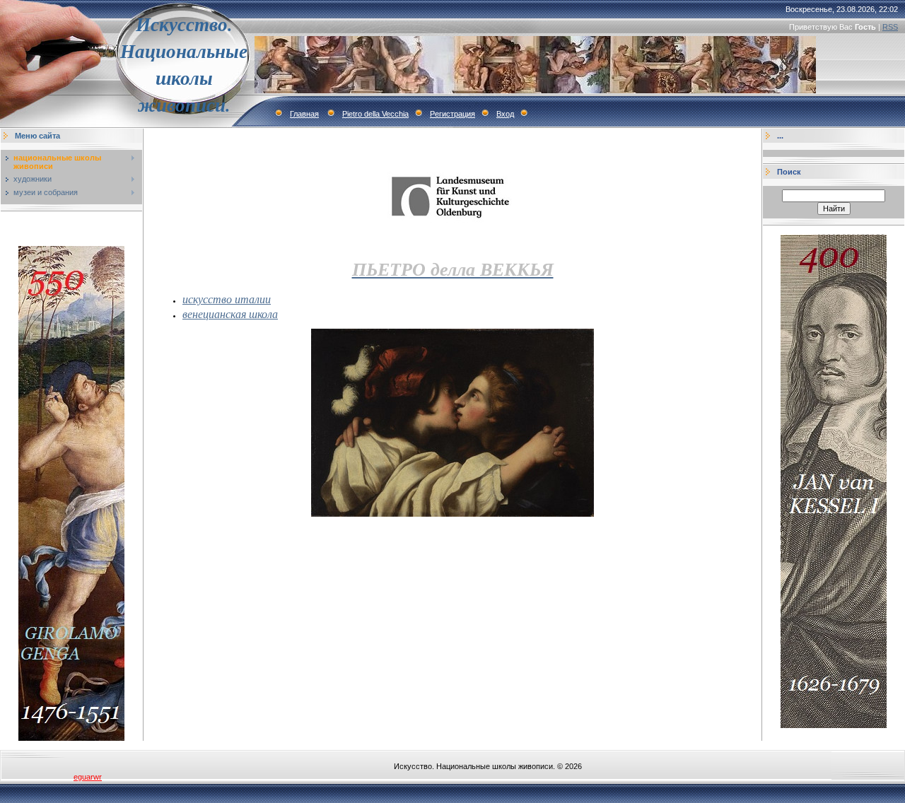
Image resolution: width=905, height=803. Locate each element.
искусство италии (226, 298)
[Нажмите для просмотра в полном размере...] (452, 514)
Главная (304, 114)
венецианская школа (230, 313)
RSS (890, 27)
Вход (505, 114)
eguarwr (88, 777)
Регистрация (452, 114)
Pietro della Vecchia (375, 114)
